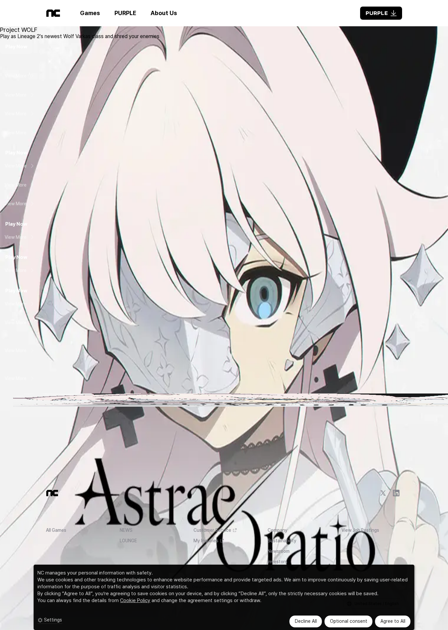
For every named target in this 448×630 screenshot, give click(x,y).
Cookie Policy (135, 600)
